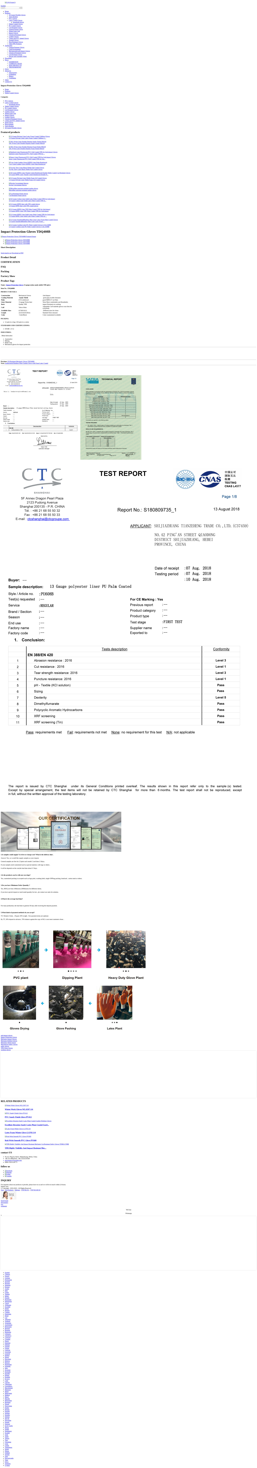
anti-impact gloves (6, 1035)
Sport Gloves (9, 122)
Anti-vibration (13, 17)
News (7, 60)
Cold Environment (15, 49)
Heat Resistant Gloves (16, 42)
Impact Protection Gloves (14, 285)
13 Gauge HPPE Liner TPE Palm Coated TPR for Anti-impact (29, 211)
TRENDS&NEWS (15, 67)
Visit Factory (13, 72)
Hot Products (9, 1190)
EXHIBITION (13, 62)
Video (7, 80)
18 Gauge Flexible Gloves (17, 15)
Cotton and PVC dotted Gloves (19, 38)
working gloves (6, 1050)
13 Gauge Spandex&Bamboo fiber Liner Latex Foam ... (26, 221)
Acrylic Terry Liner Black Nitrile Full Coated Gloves (25, 169)
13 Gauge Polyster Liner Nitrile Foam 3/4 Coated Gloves (27, 180)
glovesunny (4, 1202)
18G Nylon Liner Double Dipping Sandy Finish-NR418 (27, 143)
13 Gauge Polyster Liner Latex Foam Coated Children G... (27, 138)
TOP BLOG (25, 1190)
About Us (8, 71)
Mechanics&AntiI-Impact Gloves (19, 51)
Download (8, 58)
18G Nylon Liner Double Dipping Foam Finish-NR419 (26, 148)
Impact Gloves (13, 33)
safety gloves (5, 1046)
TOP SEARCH (35, 1190)
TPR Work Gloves (7, 1048)
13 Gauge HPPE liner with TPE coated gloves (23, 206)
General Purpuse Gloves (16, 47)
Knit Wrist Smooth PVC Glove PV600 (20, 1140)
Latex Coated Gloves (15, 20)
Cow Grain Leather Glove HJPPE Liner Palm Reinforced (27, 164)
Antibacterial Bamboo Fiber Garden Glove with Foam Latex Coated (26, 363)
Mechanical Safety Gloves (9, 1044)
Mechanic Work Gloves (8, 1043)
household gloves (18, 22)
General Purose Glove (16, 29)
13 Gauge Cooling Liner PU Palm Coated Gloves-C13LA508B (29, 227)
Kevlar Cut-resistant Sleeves (18, 185)
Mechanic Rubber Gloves (9, 1041)
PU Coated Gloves (15, 26)
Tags (2, 1190)
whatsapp (4, 1206)
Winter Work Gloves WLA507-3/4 (19, 1109)
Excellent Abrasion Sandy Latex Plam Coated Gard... (27, 1125)
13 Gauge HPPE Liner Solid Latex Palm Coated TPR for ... (28, 216)
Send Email (4, 1201)
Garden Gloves (9, 112)
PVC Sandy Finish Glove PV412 (18, 1117)
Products (7, 13)
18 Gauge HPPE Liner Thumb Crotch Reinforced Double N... (28, 175)
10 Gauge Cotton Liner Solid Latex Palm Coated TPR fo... (27, 201)
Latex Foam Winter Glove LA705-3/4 (20, 1133)
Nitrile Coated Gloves (16, 24)
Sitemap (17, 1190)
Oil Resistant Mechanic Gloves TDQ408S (21, 361)
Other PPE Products (15, 44)
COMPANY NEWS (15, 63)
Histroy (11, 76)
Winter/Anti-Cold (14, 31)
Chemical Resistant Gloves (17, 35)
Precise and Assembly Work (18, 56)
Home (7, 11)
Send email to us (6, 253)
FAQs (7, 69)
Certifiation (12, 78)
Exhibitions (12, 74)
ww (2, 1204)
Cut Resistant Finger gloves (17, 195)
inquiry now (5, 1186)
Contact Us (8, 81)
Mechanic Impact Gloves (9, 1039)
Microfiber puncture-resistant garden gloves (22, 190)
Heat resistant (9, 124)
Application (8, 45)
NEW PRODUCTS (15, 65)
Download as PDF (17, 253)
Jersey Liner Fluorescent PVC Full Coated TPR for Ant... (27, 159)
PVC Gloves (13, 18)
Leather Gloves (14, 36)
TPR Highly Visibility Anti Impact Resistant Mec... (25, 1148)
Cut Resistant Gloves (15, 27)
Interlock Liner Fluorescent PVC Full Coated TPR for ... (27, 154)
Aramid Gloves (14, 40)
